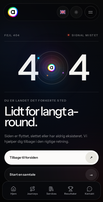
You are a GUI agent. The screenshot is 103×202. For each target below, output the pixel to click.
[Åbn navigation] (91, 12)
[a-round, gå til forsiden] (12, 11)
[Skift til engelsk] (63, 12)
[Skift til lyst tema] (76, 12)
